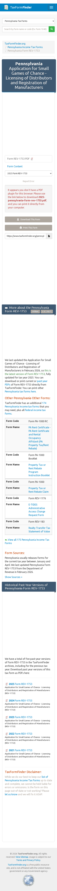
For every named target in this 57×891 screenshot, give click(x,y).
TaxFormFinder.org (15, 43)
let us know (11, 794)
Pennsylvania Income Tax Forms (25, 47)
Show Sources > (13, 577)
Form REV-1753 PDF (18, 158)
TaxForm (21, 7)
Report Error (28, 181)
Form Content (14, 166)
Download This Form (29, 219)
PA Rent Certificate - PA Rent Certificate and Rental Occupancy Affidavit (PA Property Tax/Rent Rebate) (40, 438)
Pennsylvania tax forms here (20, 391)
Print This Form (29, 228)
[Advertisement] (28, 124)
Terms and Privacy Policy (28, 860)
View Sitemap (22, 857)
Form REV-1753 (20, 684)
